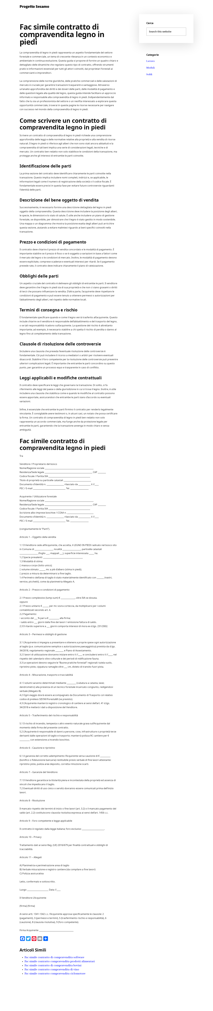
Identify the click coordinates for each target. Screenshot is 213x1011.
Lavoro (150, 61)
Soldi (149, 74)
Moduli (150, 67)
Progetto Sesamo (34, 6)
